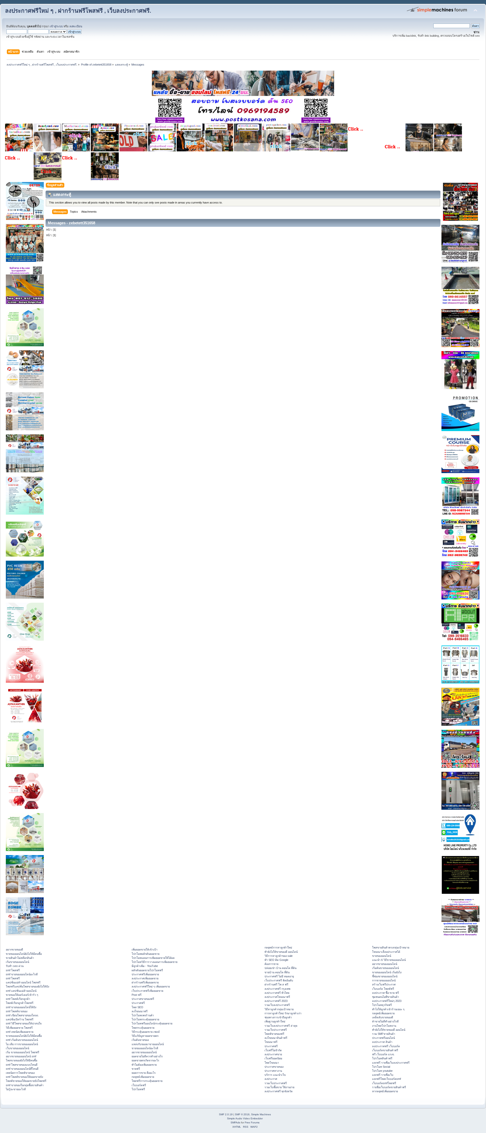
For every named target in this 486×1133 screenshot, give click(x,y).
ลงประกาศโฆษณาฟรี (277, 996)
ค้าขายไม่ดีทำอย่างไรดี (385, 1021)
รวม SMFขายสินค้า (383, 1033)
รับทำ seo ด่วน (15, 965)
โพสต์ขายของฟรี (274, 1033)
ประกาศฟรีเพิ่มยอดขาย (145, 974)
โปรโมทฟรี (138, 1089)
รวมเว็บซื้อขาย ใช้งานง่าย (279, 1087)
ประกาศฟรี (138, 1002)
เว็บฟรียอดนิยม (273, 1058)
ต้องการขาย (271, 963)
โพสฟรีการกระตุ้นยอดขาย (147, 1080)
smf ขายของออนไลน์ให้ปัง (21, 1007)
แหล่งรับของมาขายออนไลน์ (148, 1044)
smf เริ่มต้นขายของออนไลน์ (22, 1039)
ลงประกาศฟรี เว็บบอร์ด (386, 1046)
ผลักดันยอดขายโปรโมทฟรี (147, 970)
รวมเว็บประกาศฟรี (276, 1029)
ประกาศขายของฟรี (143, 998)
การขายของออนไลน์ (384, 980)
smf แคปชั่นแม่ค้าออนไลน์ (21, 990)
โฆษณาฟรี (271, 1041)
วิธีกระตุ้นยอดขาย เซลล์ (146, 1031)
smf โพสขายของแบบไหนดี (21, 1064)
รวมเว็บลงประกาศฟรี (277, 1004)
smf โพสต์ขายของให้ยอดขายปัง (24, 1076)
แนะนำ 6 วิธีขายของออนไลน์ (389, 959)
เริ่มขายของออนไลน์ (17, 961)
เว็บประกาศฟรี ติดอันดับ (279, 980)
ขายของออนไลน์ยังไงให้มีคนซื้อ (24, 953)
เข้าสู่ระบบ (56, 26)
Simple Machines (261, 1114)
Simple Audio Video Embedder (245, 1118)
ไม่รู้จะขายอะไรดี (16, 1089)
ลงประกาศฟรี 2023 (276, 1000)
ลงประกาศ (271, 1078)
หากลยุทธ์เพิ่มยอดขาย (385, 1091)
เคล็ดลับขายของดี (382, 1017)
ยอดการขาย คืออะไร (144, 1072)
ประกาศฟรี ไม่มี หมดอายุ (279, 976)
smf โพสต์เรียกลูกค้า (18, 998)
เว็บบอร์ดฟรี (139, 1085)
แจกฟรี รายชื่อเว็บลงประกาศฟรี (391, 1062)
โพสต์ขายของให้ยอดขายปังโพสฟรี (26, 1080)
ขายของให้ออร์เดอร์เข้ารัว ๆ (22, 994)
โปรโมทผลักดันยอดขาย (145, 953)
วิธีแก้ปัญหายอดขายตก (145, 1035)
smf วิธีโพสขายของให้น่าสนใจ (24, 1023)
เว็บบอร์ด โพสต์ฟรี (383, 988)
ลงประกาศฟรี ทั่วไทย (277, 992)
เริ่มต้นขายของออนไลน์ (385, 967)
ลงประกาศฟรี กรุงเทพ (277, 988)
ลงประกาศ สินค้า (382, 1041)
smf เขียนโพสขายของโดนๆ (22, 1015)
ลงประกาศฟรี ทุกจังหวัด (279, 1091)
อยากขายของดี (14, 949)
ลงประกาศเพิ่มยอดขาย (145, 978)
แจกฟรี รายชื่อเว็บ (382, 1074)
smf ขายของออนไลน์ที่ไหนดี (22, 1068)
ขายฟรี (136, 1068)
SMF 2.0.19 (226, 1114)
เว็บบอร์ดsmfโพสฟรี (384, 1083)
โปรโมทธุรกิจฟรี (382, 1004)
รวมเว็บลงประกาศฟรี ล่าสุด (281, 1025)
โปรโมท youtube (382, 1070)
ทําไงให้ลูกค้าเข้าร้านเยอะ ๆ (388, 1009)
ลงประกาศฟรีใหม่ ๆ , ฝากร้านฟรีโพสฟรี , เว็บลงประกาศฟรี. (78, 11)
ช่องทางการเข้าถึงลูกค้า (278, 1017)
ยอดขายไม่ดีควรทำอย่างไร (147, 1056)
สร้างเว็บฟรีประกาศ (384, 984)
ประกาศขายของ (274, 1066)
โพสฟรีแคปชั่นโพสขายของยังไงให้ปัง (27, 986)
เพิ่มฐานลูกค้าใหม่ (275, 1021)
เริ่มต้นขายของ (140, 1039)
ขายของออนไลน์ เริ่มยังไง (386, 972)
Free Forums (252, 1122)
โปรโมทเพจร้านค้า (143, 1015)
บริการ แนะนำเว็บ (275, 1074)
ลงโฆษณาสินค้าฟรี (276, 1037)
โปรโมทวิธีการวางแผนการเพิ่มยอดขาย (154, 961)
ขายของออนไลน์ (381, 955)
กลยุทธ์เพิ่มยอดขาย (143, 1076)
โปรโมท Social (381, 1066)
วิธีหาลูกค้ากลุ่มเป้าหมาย (279, 1009)
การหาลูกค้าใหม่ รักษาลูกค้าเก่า (283, 1013)
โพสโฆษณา (272, 1062)
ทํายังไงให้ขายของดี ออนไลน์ (281, 951)
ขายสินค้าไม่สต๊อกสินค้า (20, 957)
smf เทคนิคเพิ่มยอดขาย (19, 1031)
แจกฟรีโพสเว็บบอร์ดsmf (386, 1078)
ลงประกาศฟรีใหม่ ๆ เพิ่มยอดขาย (151, 986)
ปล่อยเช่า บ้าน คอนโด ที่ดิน (280, 967)
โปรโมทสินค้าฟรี (382, 1058)
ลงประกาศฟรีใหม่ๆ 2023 (386, 1000)
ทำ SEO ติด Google (276, 959)
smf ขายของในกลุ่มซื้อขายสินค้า (25, 1085)
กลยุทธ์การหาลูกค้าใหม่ (278, 947)
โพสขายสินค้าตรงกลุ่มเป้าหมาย (390, 947)
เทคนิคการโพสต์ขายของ (20, 1072)
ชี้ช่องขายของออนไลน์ (384, 976)
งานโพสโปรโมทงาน (384, 1025)
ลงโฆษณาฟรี (140, 1011)
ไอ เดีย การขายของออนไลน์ (22, 1044)
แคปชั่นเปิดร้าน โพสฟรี (19, 1019)
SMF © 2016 (242, 1114)
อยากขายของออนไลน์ (144, 1052)
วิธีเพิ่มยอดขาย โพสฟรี (19, 1027)
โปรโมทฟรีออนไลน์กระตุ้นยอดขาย (152, 1023)
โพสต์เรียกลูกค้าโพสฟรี (19, 1002)
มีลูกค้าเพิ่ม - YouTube (145, 965)
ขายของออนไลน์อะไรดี (145, 1048)
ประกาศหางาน (273, 1070)
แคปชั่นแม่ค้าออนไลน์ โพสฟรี (23, 982)
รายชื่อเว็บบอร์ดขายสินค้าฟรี (389, 1087)
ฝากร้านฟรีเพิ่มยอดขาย (145, 982)
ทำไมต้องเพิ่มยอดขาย (144, 1064)
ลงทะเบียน (75, 26)
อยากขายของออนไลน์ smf (21, 1056)
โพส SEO (137, 1007)
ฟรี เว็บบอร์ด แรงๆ (383, 1054)
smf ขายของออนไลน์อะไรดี (22, 974)
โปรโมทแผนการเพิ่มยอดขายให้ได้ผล (153, 957)
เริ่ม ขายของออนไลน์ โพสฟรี (22, 1052)
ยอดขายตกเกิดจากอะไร (145, 1060)
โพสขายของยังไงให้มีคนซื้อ (21, 1060)
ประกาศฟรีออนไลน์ (383, 1037)
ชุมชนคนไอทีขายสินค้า (385, 996)
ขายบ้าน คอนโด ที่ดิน (277, 972)
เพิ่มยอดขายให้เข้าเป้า (144, 949)
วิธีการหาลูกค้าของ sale (279, 955)
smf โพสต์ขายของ (16, 1011)
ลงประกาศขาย (273, 1054)
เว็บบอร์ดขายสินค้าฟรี (385, 1050)
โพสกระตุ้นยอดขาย (143, 1027)
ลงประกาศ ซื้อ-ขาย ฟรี (385, 992)
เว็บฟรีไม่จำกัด (273, 1050)
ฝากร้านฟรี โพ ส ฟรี (276, 984)
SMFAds (235, 1122)
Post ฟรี (136, 994)
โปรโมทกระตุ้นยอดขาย (145, 1019)
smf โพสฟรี (13, 970)
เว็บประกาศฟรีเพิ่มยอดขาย (147, 990)
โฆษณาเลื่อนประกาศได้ (386, 951)
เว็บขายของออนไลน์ (17, 1048)
